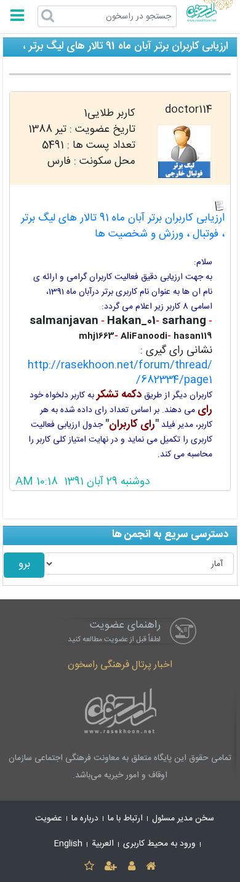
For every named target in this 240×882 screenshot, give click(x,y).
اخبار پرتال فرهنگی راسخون (120, 665)
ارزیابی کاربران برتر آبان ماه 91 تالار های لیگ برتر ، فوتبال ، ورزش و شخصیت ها (123, 226)
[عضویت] (111, 866)
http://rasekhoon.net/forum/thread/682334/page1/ (120, 373)
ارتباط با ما (125, 818)
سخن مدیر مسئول (183, 818)
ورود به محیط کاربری (159, 844)
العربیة (103, 844)
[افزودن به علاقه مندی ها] (89, 866)
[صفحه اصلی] (150, 866)
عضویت (48, 818)
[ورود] (131, 866)
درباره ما (84, 818)
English (68, 844)
